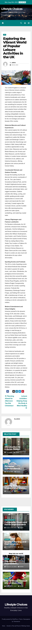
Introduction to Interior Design (12, 448)
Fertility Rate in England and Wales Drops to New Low (15, 488)
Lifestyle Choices (11, 9)
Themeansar (17, 621)
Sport (6, 578)
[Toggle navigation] (29, 23)
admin (14, 62)
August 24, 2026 (11, 527)
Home (3, 626)
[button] (21, 23)
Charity (7, 558)
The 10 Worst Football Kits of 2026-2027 (15, 582)
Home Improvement (10, 519)
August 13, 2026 (11, 566)
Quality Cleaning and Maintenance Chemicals (15, 543)
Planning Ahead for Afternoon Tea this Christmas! (9, 401)
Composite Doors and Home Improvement (15, 523)
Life (5, 34)
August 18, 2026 (11, 547)
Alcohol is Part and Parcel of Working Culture (18, 626)
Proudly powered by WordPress (10, 619)
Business (7, 539)
